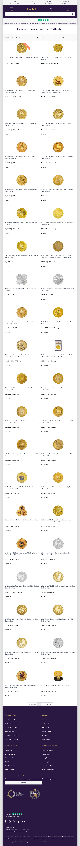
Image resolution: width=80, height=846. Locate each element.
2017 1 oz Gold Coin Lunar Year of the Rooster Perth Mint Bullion (20, 91)
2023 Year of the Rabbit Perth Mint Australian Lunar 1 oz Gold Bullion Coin (56, 521)
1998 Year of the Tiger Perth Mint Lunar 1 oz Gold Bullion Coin (21, 455)
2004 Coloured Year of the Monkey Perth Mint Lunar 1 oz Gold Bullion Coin (56, 91)
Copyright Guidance (48, 766)
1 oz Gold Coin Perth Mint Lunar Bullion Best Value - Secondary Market (22, 323)
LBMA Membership (47, 739)
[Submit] (72, 14)
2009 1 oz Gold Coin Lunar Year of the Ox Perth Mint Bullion (57, 191)
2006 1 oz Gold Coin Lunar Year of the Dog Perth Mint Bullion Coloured (21, 554)
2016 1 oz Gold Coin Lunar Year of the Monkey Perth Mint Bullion (20, 157)
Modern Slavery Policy (48, 770)
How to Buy (8, 750)
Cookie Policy (46, 754)
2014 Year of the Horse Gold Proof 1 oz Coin (55, 685)
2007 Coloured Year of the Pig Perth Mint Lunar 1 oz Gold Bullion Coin (21, 488)
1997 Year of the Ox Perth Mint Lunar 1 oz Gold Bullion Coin (57, 422)
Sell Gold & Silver (10, 758)
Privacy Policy (46, 758)
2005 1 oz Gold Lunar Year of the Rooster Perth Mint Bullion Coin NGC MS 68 (56, 356)
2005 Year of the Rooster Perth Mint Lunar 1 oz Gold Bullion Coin (20, 422)
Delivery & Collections (11, 728)
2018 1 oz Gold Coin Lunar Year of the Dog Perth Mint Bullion (21, 191)
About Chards (46, 720)
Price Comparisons (10, 766)
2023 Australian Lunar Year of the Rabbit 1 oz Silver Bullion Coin (58, 653)
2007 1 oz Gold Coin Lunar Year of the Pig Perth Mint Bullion (57, 488)
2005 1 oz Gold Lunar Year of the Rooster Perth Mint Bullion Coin (20, 686)
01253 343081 (10, 827)
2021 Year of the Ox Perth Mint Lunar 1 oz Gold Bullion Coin (57, 620)
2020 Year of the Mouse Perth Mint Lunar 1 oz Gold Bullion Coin (58, 587)
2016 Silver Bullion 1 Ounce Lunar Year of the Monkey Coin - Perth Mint (56, 554)
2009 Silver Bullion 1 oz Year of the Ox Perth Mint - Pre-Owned (58, 290)
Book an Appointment (11, 724)
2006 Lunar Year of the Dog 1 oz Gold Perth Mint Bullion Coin (57, 455)
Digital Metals (9, 762)
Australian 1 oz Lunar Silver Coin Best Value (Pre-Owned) (21, 290)
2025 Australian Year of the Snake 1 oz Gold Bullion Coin (58, 323)
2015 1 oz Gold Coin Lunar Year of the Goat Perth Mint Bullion (57, 157)
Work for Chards (46, 732)
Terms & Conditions (47, 750)
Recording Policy (47, 762)
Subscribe (23, 783)
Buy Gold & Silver (10, 754)
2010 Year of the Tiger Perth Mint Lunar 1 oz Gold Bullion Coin (57, 389)
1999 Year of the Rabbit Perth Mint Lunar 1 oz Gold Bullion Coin (22, 257)
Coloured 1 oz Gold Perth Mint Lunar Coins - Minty (21, 520)
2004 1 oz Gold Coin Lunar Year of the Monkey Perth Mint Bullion (20, 389)
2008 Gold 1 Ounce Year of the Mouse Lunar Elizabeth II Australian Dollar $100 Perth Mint (56, 257)
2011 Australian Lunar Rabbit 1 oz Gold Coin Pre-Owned (21, 224)
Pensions (44, 735)
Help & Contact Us (10, 720)
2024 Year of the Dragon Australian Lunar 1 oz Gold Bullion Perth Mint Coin (20, 356)
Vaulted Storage (9, 770)
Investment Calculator (11, 739)
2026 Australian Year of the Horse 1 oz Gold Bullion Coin (21, 58)
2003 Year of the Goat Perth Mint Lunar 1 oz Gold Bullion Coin (21, 124)
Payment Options (10, 732)
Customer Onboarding (11, 735)
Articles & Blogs (46, 724)
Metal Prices (45, 728)
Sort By (39, 37)
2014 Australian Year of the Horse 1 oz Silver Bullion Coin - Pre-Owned (22, 587)
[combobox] (40, 14)
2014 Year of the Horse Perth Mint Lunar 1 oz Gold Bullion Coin (57, 224)
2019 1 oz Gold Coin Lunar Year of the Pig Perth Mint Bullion (56, 124)
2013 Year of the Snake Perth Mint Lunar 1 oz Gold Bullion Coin (21, 620)
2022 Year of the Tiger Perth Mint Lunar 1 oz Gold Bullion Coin (21, 653)
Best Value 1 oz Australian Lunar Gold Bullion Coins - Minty (56, 58)
